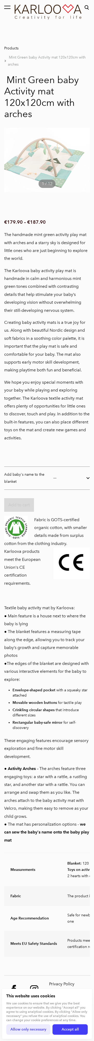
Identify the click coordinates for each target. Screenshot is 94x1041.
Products (11, 48)
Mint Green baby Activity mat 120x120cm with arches (47, 61)
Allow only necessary (28, 1029)
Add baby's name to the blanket (24, 478)
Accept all (70, 1029)
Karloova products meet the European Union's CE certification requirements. (22, 567)
